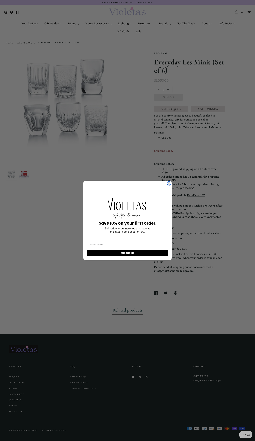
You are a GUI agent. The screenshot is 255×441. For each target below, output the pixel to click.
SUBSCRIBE (127, 253)
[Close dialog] (169, 183)
